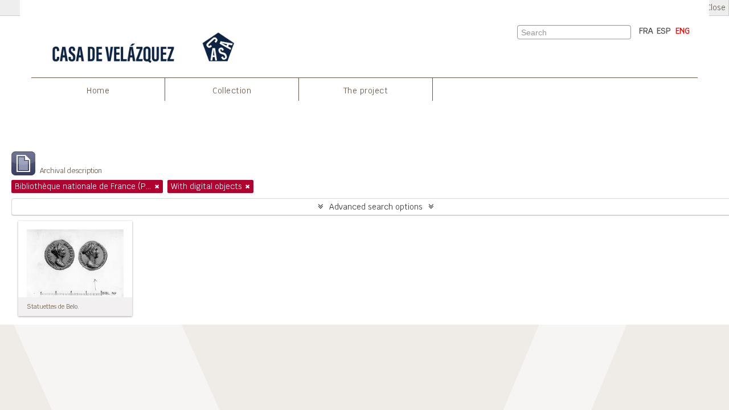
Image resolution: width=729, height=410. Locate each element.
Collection (231, 90)
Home (98, 90)
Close (716, 8)
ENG (682, 31)
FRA (646, 31)
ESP (664, 31)
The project (365, 90)
